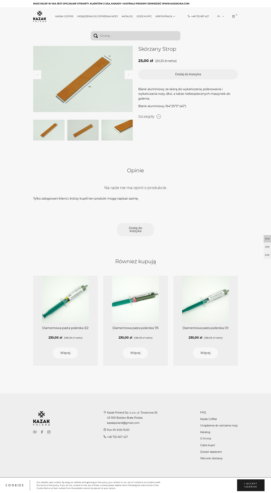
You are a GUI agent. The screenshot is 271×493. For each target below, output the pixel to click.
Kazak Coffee (64, 16)
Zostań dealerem (211, 452)
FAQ (203, 412)
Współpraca (163, 16)
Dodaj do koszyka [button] (188, 74)
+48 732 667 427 (200, 16)
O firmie (205, 438)
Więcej (65, 353)
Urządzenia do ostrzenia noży (97, 16)
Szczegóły (146, 117)
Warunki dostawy (211, 458)
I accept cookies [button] (251, 485)
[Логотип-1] (39, 16)
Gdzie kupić (144, 16)
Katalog (127, 16)
